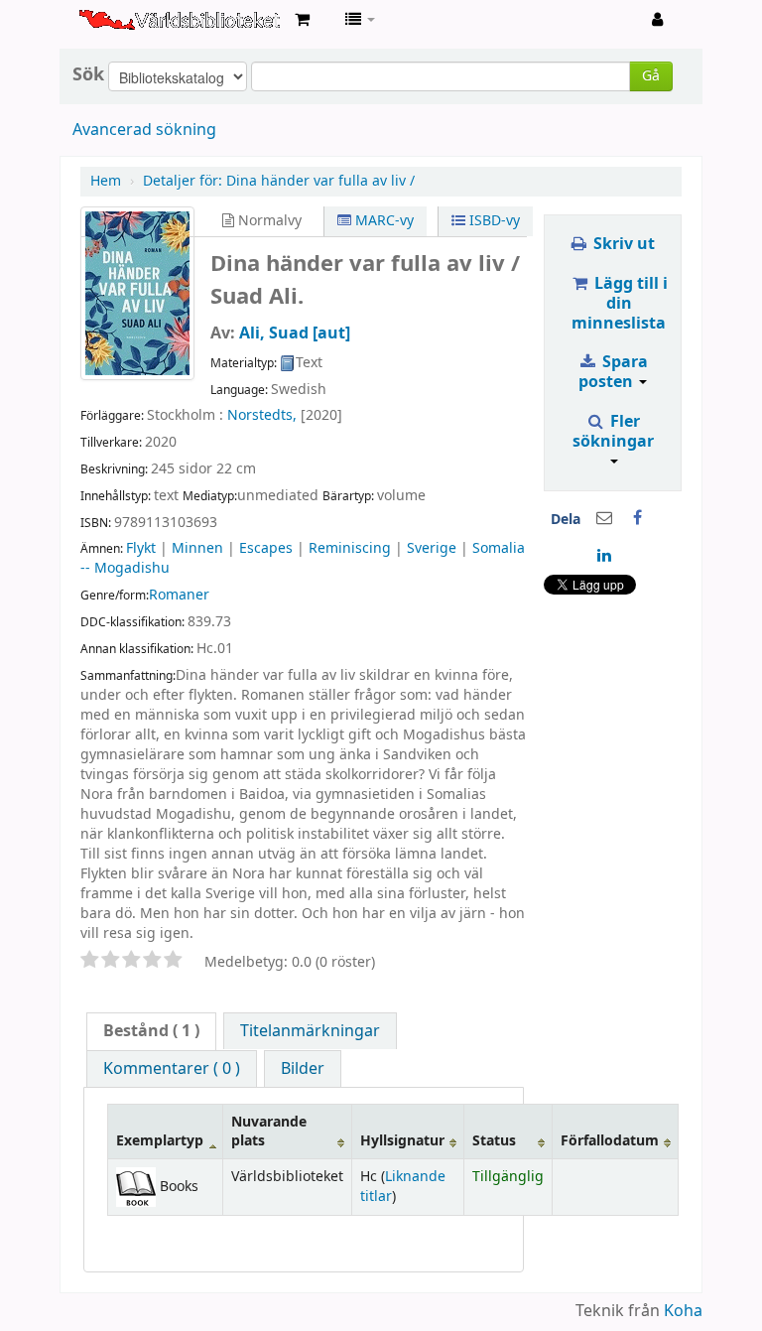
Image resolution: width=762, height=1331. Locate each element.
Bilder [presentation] (302, 1069)
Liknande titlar (402, 1186)
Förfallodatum (610, 1141)
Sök (88, 74)
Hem (105, 181)
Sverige (431, 548)
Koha (683, 1311)
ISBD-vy (492, 220)
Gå (651, 76)
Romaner (179, 595)
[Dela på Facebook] (638, 518)
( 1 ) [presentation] (151, 1031)
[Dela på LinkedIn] (604, 556)
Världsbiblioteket (129, 20)
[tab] (151, 1031)
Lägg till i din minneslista (620, 303)
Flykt (141, 548)
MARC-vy (382, 220)
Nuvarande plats (269, 1131)
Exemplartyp (159, 1141)
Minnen (197, 548)
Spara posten (613, 372)
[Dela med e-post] (604, 518)
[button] (302, 20)
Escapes (266, 548)
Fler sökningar (613, 432)
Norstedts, (262, 415)
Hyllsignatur (402, 1141)
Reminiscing (350, 548)
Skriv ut (622, 244)
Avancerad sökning (144, 130)
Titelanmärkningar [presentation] (310, 1031)
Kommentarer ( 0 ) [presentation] (171, 1069)
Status (494, 1141)
